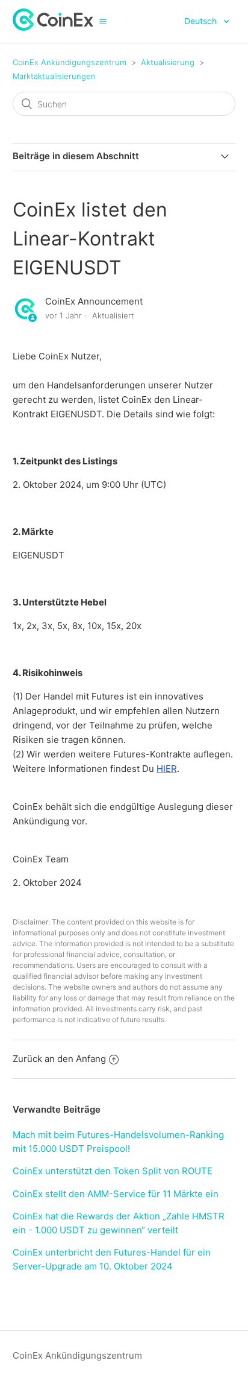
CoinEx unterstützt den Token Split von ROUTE (112, 1171)
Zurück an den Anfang (59, 1058)
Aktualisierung (167, 62)
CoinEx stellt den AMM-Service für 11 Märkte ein (116, 1193)
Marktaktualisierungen (54, 76)
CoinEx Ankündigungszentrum (69, 62)
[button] (103, 21)
